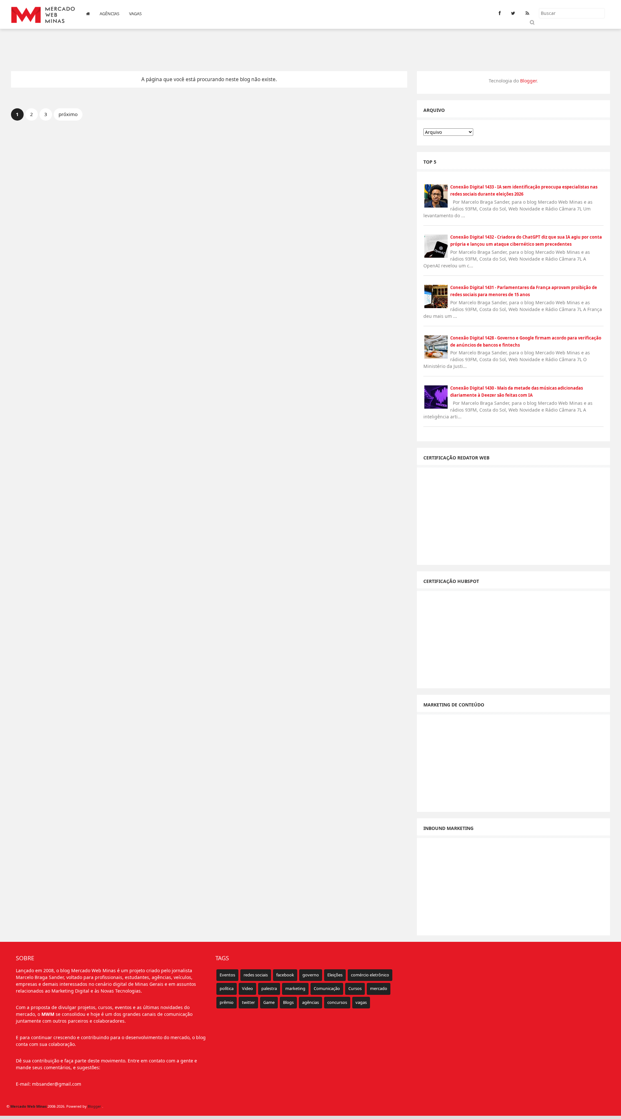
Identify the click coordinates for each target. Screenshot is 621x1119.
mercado (378, 988)
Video (247, 988)
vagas (361, 1002)
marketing (295, 988)
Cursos (355, 988)
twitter (248, 1002)
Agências (109, 13)
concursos (337, 1002)
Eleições (335, 975)
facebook (285, 975)
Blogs (288, 1002)
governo (310, 975)
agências (310, 1002)
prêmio (227, 1002)
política (227, 988)
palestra (269, 988)
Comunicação (327, 988)
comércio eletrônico (370, 975)
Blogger (528, 81)
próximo (68, 114)
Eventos (227, 975)
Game (269, 1002)
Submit (531, 22)
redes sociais (256, 975)
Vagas (135, 13)
